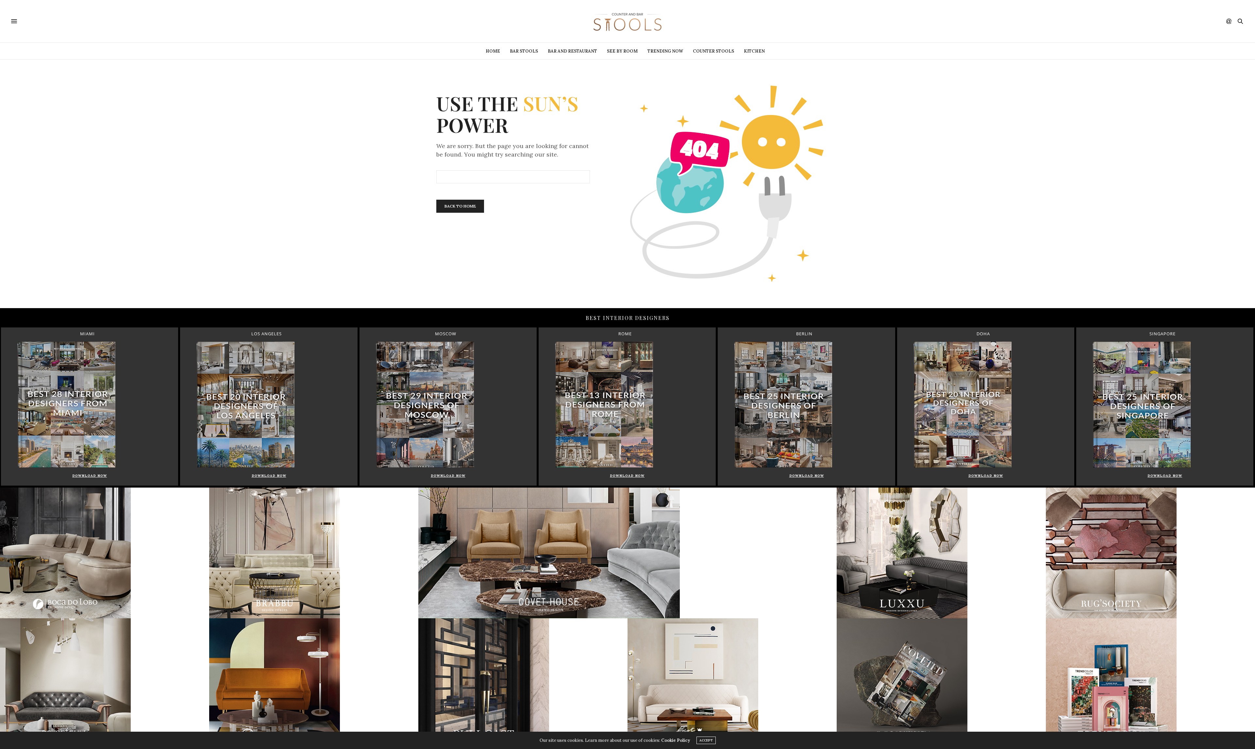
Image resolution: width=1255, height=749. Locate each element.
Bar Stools (524, 51)
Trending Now (665, 51)
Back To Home (460, 206)
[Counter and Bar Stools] (627, 21)
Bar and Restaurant (572, 51)
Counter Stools (713, 51)
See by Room (622, 51)
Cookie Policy (675, 740)
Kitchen (754, 51)
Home (493, 51)
